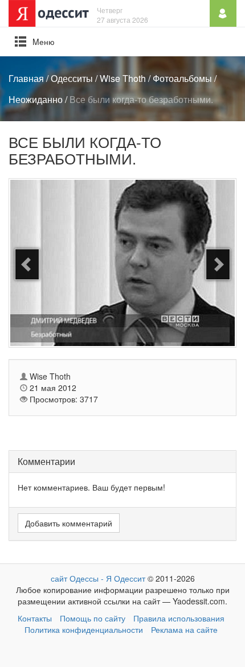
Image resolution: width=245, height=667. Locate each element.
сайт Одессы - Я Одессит (98, 578)
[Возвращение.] (218, 264)
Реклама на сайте (184, 629)
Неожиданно (36, 99)
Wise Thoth (123, 78)
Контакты (35, 618)
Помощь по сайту (92, 618)
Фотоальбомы (182, 78)
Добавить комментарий (68, 523)
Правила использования (178, 618)
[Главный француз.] (27, 264)
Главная (26, 78)
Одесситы (72, 78)
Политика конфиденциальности (83, 629)
